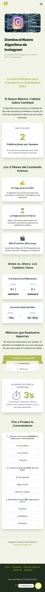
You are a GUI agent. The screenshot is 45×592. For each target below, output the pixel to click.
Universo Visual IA (31, 567)
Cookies (34, 579)
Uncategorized (15, 57)
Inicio (7, 567)
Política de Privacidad (23, 579)
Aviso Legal (11, 579)
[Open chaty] (38, 586)
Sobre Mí (17, 570)
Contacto (28, 570)
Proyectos (16, 567)
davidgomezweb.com (22, 545)
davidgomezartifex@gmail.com (19, 55)
